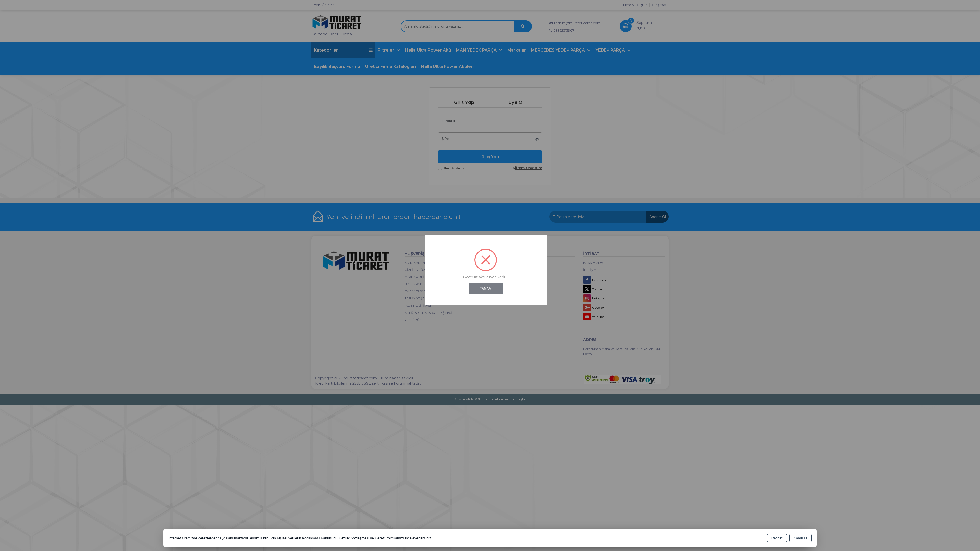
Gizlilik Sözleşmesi (354, 538)
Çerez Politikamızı (389, 538)
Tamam (486, 288)
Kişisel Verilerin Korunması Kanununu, (307, 538)
